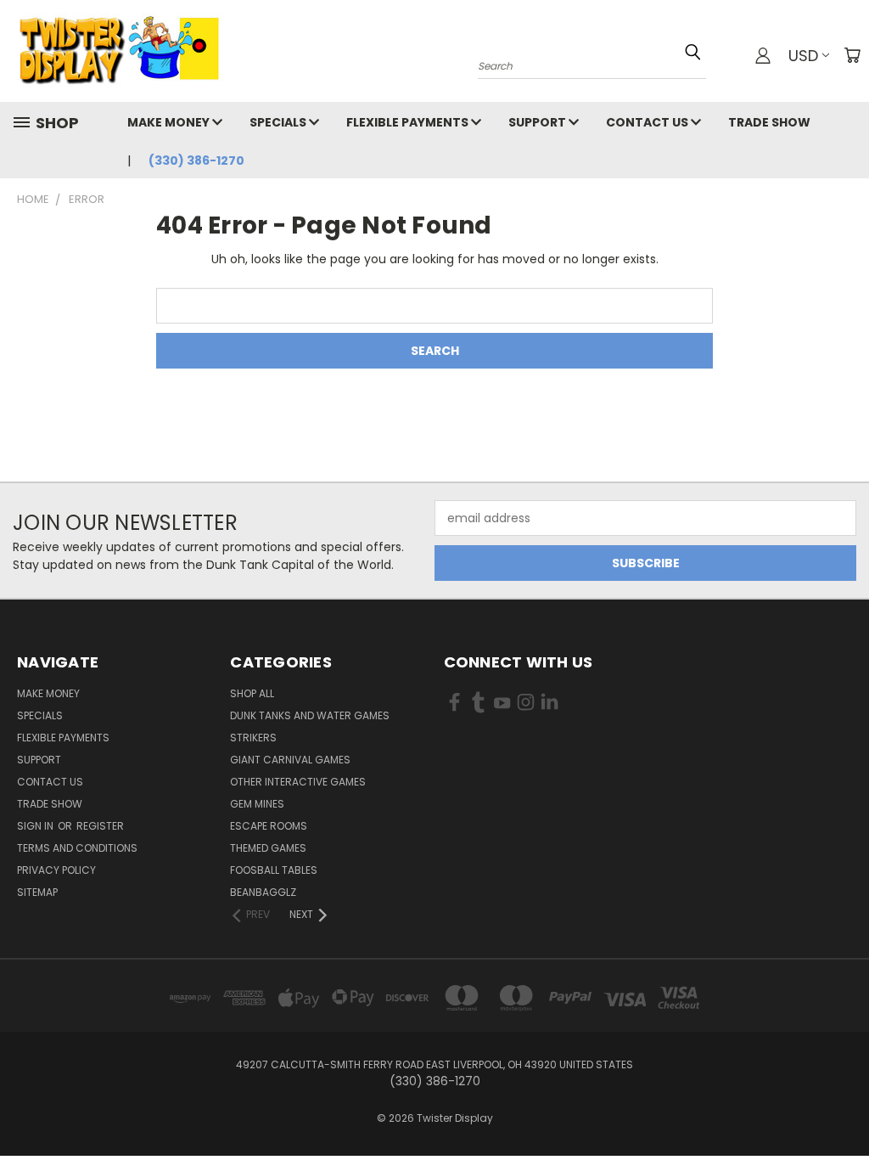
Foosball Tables (273, 870)
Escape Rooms (268, 826)
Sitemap (37, 892)
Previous (843, 1107)
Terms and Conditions (77, 848)
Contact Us (648, 122)
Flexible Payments (408, 122)
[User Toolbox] (762, 55)
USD (803, 55)
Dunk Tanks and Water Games (310, 715)
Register (100, 826)
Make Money (169, 122)
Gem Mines (257, 804)
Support (538, 122)
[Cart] (852, 55)
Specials (279, 122)
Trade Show (769, 122)
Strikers (253, 737)
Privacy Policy (56, 870)
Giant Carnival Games (290, 759)
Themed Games (268, 848)
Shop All (252, 693)
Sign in (36, 826)
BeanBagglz (263, 892)
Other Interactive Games (298, 781)
